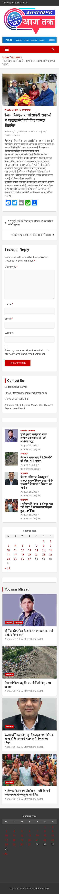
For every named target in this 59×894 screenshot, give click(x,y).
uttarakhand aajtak (35, 131)
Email (8, 318)
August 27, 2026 (28, 445)
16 (50, 550)
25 (15, 559)
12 (22, 550)
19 (22, 554)
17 (8, 554)
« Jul (7, 568)
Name (9, 304)
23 (50, 554)
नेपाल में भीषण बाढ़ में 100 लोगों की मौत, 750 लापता (36, 459)
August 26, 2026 (28, 465)
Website (9, 332)
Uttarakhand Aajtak (39, 888)
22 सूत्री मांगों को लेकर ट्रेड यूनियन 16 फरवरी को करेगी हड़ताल (30, 223)
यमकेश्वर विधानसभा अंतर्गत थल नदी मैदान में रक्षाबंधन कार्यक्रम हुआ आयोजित (36, 507)
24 (8, 559)
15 (43, 550)
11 (15, 550)
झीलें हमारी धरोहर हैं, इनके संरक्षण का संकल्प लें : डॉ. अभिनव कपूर (33, 438)
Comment (11, 266)
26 (22, 559)
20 (29, 554)
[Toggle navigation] (6, 49)
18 (15, 554)
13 (29, 550)
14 (36, 550)
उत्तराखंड (23, 430)
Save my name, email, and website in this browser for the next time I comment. (27, 352)
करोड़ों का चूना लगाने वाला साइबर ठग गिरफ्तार (31, 234)
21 (36, 554)
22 (43, 554)
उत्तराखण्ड (26, 110)
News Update (13, 110)
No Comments (12, 135)
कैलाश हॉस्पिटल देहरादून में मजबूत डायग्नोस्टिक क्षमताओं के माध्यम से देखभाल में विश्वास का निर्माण (36, 482)
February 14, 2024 (14, 131)
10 (8, 550)
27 (29, 559)
